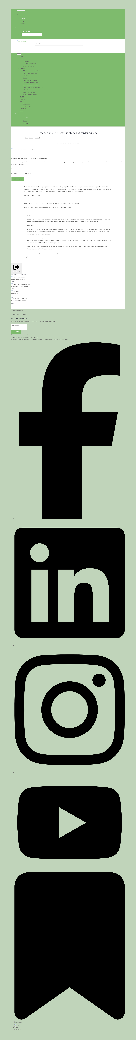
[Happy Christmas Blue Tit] (18, 277)
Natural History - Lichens (30, 80)
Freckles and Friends (65, 207)
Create (66, 339)
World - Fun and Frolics (29, 92)
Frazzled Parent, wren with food (20, 286)
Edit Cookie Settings (49, 339)
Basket (22, 21)
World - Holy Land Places (30, 94)
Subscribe (16, 331)
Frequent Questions (25, 106)
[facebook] (69, 518)
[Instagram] (69, 772)
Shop (26, 138)
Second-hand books (28, 66)
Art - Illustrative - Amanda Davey (32, 71)
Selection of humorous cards (30, 82)
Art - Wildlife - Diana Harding (30, 73)
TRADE (22, 97)
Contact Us (23, 108)
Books (21, 59)
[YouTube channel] (69, 871)
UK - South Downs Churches (30, 85)
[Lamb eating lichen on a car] (19, 298)
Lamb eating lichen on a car (18, 300)
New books (26, 61)
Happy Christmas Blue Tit (18, 279)
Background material (31, 63)
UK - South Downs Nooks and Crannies (33, 87)
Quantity (13, 173)
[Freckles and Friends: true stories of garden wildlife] (13, 153)
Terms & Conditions (18, 310)
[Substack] (69, 1019)
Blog (21, 101)
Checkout (22, 23)
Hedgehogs (14, 293)
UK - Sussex (26, 89)
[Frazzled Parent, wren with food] (20, 284)
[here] (36, 219)
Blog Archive (26, 104)
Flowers (25, 78)
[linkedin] (69, 645)
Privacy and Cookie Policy (19, 314)
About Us (22, 99)
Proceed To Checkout (73, 143)
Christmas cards (27, 75)
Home (21, 56)
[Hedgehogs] (15, 291)
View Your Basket (61, 143)
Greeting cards (24, 68)
